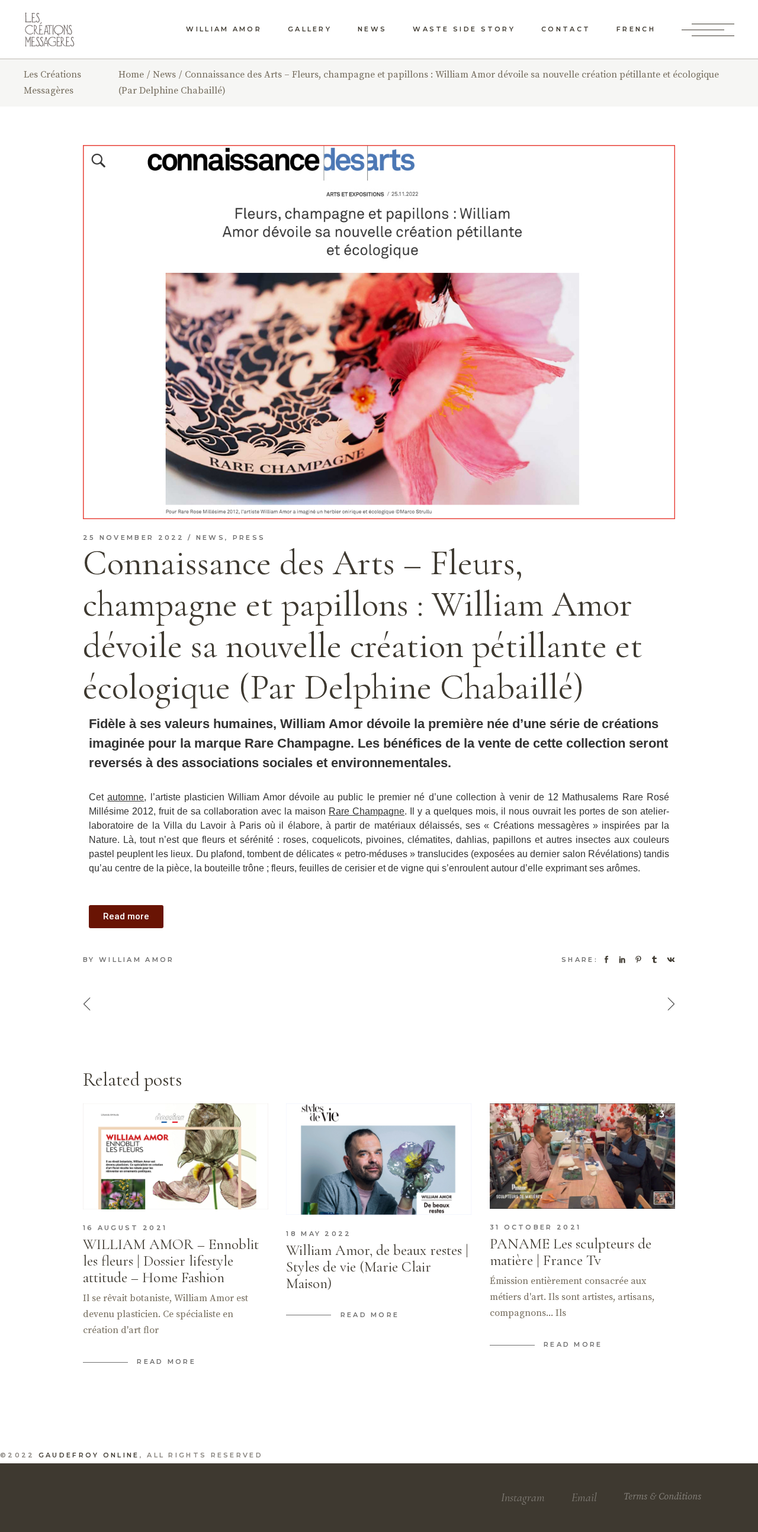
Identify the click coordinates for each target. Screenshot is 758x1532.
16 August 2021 (125, 1228)
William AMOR (137, 959)
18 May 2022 (318, 1234)
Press (249, 537)
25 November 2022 (134, 537)
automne (125, 797)
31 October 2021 (536, 1227)
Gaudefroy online (89, 1455)
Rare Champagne (366, 811)
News (164, 75)
